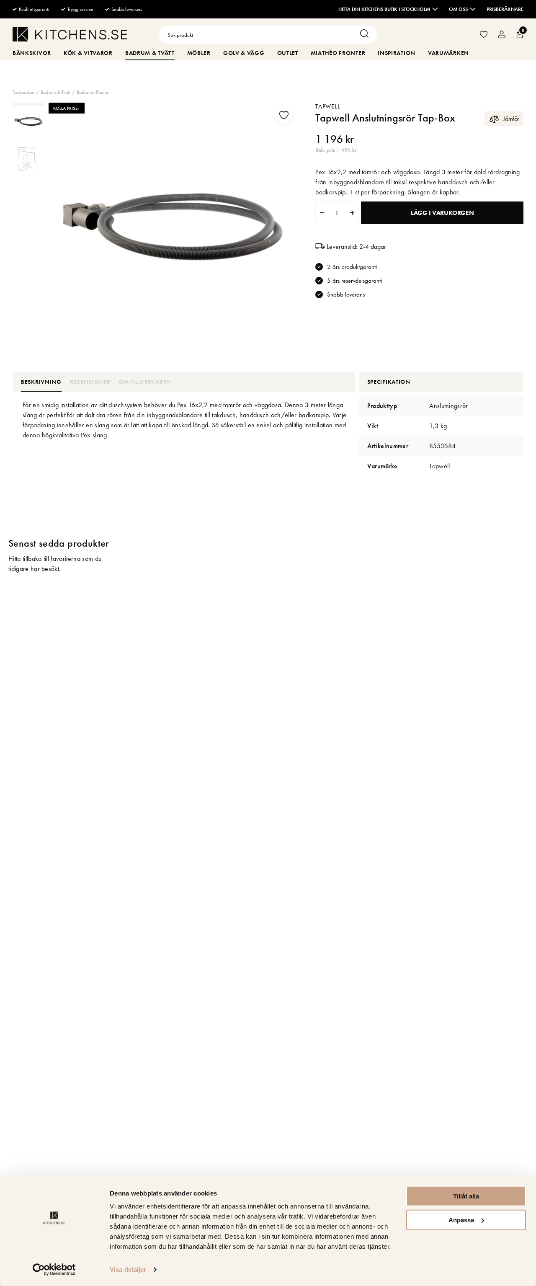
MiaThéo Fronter (338, 53)
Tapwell (327, 106)
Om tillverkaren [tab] (145, 381)
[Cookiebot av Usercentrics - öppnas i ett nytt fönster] (54, 1269)
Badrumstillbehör (93, 92)
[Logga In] (501, 35)
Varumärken (448, 53)
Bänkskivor (32, 53)
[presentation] (28, 121)
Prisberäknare (505, 9)
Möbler (199, 53)
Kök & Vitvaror (88, 53)
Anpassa (461, 1219)
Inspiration (396, 53)
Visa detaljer (128, 1269)
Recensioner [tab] (90, 381)
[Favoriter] (483, 35)
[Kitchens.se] (70, 35)
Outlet (287, 53)
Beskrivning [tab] (41, 381)
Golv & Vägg (244, 53)
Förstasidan (23, 92)
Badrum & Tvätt (150, 53)
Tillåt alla (466, 1196)
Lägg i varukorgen (442, 213)
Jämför (511, 118)
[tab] (28, 121)
